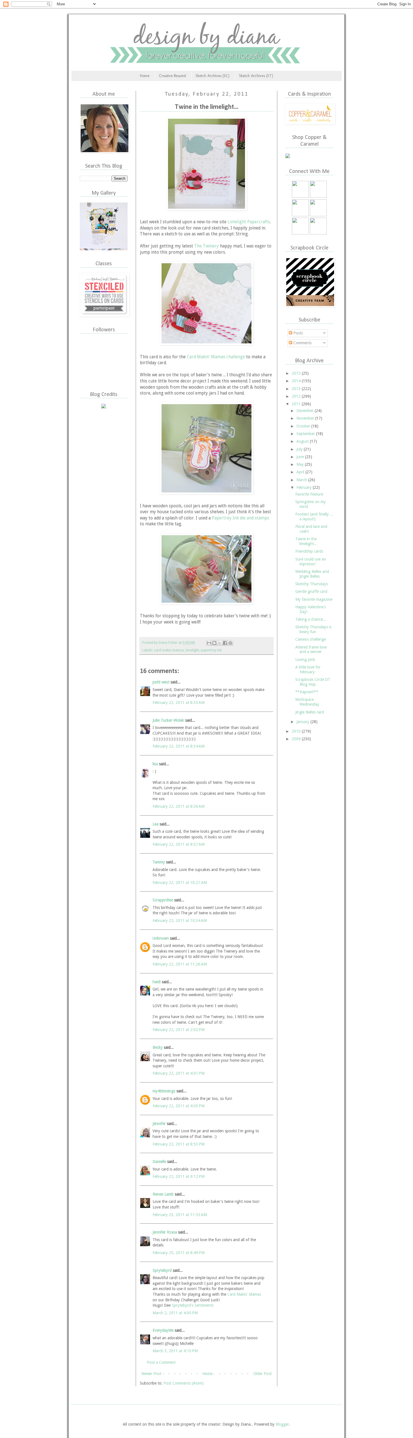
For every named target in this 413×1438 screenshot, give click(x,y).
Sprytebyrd (162, 1270)
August (303, 441)
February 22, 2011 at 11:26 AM (180, 964)
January (303, 721)
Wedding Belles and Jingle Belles (312, 574)
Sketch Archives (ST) (256, 75)
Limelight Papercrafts (249, 221)
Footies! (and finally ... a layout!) (314, 516)
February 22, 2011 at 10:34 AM (180, 920)
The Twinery (206, 246)
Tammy (159, 862)
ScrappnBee (163, 900)
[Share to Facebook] (225, 643)
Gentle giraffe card (311, 591)
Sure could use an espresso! (310, 561)
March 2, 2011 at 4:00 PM (175, 1313)
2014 (297, 381)
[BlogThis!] (214, 643)
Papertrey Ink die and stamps (240, 518)
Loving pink (305, 659)
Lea (155, 824)
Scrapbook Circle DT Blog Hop (312, 682)
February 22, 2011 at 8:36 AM (179, 806)
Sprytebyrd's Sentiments (193, 1305)
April (300, 472)
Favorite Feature (309, 494)
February (304, 487)
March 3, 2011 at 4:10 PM (175, 1351)
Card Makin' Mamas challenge (216, 356)
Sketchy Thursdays (311, 584)
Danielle (159, 1161)
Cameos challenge (310, 639)
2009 (297, 739)
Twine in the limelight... (306, 541)
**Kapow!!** (306, 692)
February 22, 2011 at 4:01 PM (179, 1073)
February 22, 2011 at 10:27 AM (180, 882)
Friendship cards (309, 551)
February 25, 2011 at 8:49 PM (179, 1252)
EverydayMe (163, 1330)
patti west (161, 682)
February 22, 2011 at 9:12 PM (179, 1176)
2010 (297, 731)
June (300, 456)
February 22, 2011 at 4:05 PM (179, 1106)
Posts (297, 333)
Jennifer (159, 1123)
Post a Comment (161, 1362)
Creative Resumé (172, 75)
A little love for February (308, 669)
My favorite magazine (313, 599)
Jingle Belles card (309, 712)
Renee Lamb (163, 1194)
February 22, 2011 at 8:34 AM (179, 746)
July (300, 449)
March (302, 480)
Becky (158, 1047)
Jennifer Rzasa (165, 1232)
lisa (155, 764)
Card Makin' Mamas (244, 1294)
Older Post (262, 1373)
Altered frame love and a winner (311, 649)
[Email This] (209, 643)
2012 (297, 396)
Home (144, 75)
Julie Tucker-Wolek (168, 720)
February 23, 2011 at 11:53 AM (180, 1214)
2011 (297, 404)
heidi (157, 982)
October (303, 426)
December (305, 410)
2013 (297, 388)
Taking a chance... (310, 619)
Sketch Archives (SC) (213, 75)
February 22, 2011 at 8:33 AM (179, 702)
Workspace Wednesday (307, 701)
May (300, 464)
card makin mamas (169, 650)
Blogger (282, 1424)
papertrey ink (211, 650)
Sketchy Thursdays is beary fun (313, 629)
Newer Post (151, 1373)
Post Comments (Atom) (184, 1383)
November (305, 418)
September (306, 433)
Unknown (161, 938)
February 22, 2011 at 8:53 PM (179, 1144)
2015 (297, 373)
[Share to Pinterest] (230, 643)
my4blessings (164, 1091)
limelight (192, 650)
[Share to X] (220, 643)
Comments (302, 343)
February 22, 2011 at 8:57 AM (179, 844)
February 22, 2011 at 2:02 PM (179, 1029)
